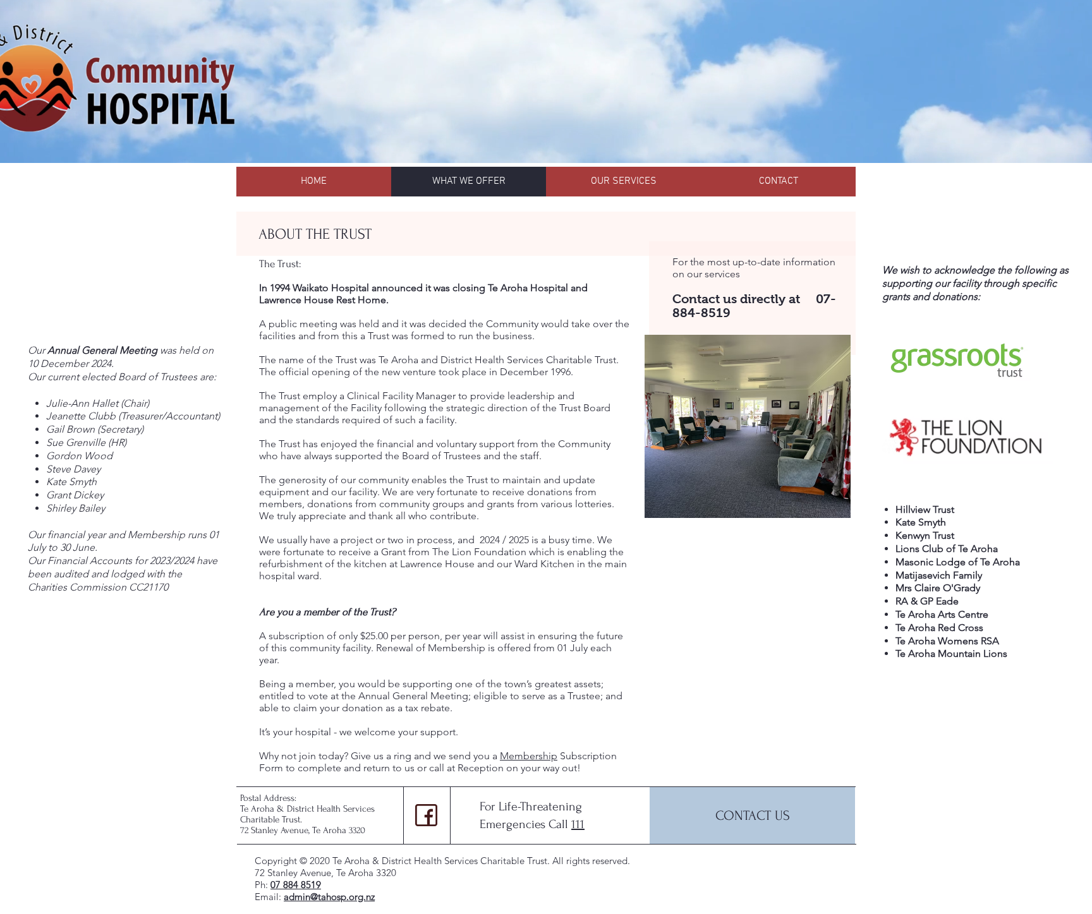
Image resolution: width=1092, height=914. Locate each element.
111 (578, 824)
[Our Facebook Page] (426, 815)
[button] (748, 426)
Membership (528, 756)
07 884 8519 (295, 885)
